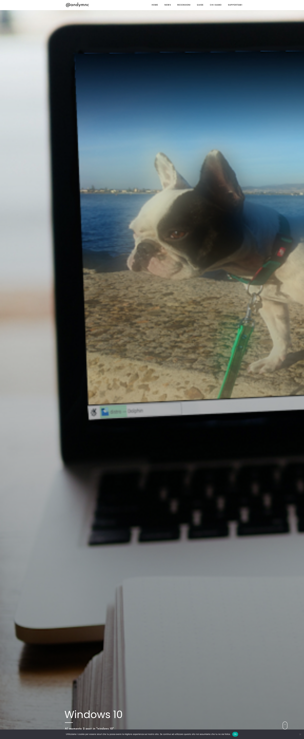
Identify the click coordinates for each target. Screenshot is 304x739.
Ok (235, 734)
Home (155, 5)
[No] (300, 734)
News (168, 5)
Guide (200, 5)
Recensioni (184, 5)
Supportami (235, 5)
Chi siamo (216, 5)
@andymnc (77, 5)
